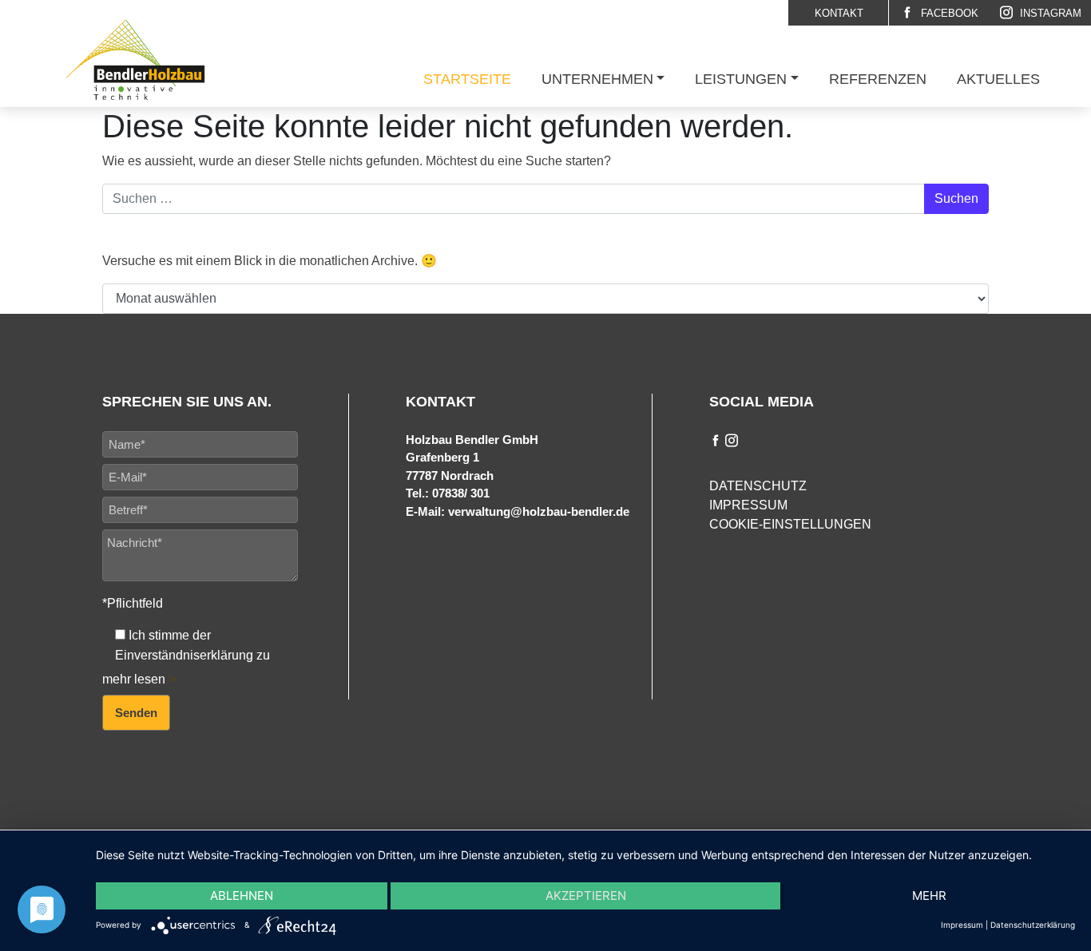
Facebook (948, 13)
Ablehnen (241, 895)
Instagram (1049, 13)
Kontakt (839, 13)
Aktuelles (998, 79)
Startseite (467, 79)
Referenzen (877, 79)
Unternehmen (597, 79)
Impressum (748, 505)
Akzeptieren (586, 895)
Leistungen (741, 79)
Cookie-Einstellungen (790, 524)
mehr (929, 895)
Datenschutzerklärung (1032, 924)
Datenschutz (758, 486)
